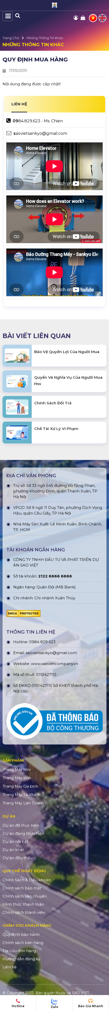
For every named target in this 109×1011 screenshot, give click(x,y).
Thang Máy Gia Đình (20, 786)
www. (36, 663)
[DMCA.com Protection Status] (23, 615)
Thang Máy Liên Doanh (23, 803)
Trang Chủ (11, 38)
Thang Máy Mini (17, 769)
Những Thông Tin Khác (45, 38)
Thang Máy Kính (17, 778)
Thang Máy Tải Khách (21, 794)
